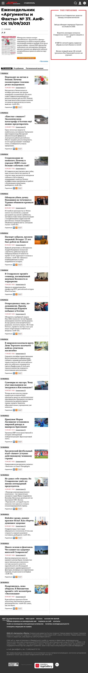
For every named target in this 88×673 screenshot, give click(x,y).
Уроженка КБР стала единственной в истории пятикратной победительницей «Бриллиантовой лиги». (19, 436)
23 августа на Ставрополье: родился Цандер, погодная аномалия (68, 16)
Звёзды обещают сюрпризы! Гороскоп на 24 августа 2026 (68, 25)
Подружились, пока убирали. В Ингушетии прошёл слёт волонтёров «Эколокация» (18, 590)
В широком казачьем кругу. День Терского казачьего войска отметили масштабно (19, 347)
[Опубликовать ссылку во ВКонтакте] (14, 107)
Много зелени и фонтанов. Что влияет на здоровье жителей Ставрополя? (19, 549)
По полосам (6, 68)
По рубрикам (19, 68)
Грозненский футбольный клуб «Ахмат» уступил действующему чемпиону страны (18, 454)
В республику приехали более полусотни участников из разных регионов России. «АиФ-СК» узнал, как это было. (18, 602)
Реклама (39, 619)
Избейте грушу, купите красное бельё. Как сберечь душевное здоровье (19, 520)
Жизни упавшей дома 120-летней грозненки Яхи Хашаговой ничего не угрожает (69, 53)
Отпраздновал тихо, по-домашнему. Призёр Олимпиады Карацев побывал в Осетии (17, 307)
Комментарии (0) (21, 127)
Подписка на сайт (44, 621)
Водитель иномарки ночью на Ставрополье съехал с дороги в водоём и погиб (68, 35)
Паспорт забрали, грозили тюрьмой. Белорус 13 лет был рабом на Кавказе (18, 239)
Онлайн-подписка (26, 58)
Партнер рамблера (26, 664)
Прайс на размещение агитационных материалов (25, 624)
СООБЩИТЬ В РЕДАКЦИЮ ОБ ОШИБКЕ (19, 627)
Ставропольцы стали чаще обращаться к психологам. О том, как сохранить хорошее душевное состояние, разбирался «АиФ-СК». (19, 532)
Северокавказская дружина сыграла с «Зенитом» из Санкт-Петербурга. (19, 465)
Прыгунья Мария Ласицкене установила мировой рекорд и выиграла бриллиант (17, 423)
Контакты (56, 621)
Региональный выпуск (34, 68)
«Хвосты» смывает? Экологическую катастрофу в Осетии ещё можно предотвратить (18, 120)
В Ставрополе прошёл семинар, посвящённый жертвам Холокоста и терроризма (17, 277)
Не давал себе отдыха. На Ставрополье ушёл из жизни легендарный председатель (18, 482)
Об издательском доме (15, 619)
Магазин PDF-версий (51, 619)
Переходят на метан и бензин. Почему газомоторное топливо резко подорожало (17, 81)
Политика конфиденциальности (57, 624)
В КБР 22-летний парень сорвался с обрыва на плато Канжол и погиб (68, 44)
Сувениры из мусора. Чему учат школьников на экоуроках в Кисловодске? (19, 385)
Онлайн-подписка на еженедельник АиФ (21, 621)
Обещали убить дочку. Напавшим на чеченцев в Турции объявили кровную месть (19, 201)
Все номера (44, 61)
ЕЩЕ (19, 107)
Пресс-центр (30, 619)
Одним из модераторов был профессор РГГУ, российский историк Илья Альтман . (19, 289)
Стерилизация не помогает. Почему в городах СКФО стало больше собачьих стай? (17, 162)
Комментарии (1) (21, 87)
